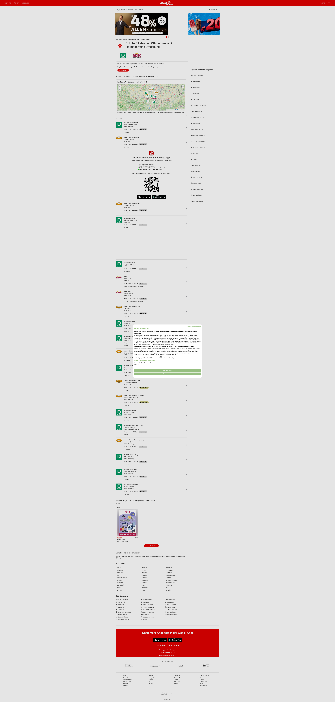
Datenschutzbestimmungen (193, 326)
